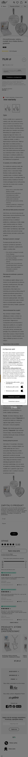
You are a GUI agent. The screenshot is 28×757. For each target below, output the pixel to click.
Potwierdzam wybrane (14, 401)
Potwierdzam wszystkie (14, 396)
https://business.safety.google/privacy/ (12, 368)
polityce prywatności (14, 362)
